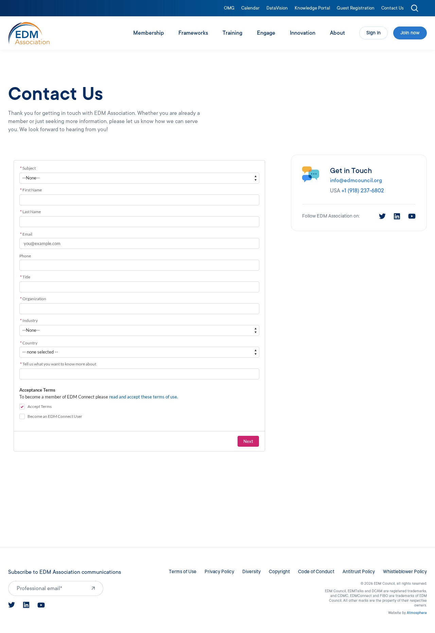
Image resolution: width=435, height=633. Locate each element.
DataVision (277, 8)
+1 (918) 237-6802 (363, 190)
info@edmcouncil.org (356, 180)
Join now (410, 33)
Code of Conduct (316, 571)
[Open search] (415, 8)
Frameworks (193, 33)
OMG (229, 8)
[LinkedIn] (397, 216)
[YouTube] (412, 216)
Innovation (302, 33)
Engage (266, 33)
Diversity (251, 571)
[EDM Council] (29, 33)
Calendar (250, 8)
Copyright (279, 571)
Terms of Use (182, 571)
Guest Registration (356, 8)
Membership (148, 33)
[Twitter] (382, 216)
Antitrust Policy (359, 571)
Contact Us (392, 8)
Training (232, 33)
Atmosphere (417, 612)
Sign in (373, 33)
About (337, 33)
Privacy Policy (219, 571)
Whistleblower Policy (405, 571)
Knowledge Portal (312, 8)
